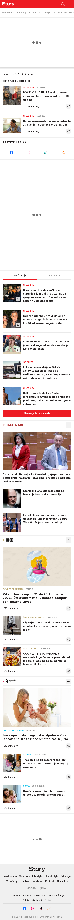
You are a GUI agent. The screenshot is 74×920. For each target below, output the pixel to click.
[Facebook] (11, 152)
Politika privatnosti (33, 900)
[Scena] (43, 888)
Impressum (15, 895)
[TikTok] (45, 152)
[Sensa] (31, 888)
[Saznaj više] (68, 425)
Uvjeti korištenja (55, 895)
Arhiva (48, 900)
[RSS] (62, 152)
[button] (31, 106)
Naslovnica (8, 74)
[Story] (7, 4)
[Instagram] (28, 152)
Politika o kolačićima (34, 895)
